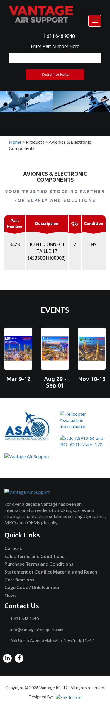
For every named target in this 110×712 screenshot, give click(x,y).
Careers (13, 548)
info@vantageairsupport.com (36, 629)
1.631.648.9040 (59, 36)
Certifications (19, 579)
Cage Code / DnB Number (32, 587)
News (10, 595)
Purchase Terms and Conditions (38, 563)
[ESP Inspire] (69, 696)
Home (15, 142)
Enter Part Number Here (55, 46)
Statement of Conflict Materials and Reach (50, 571)
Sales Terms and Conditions (34, 556)
